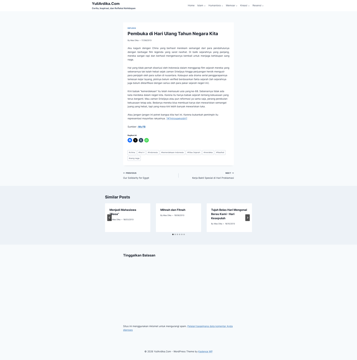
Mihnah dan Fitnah (172, 210)
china (132, 152)
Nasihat (220, 152)
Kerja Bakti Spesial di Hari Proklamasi (213, 175)
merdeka (208, 152)
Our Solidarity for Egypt (136, 175)
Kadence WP (205, 351)
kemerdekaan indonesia (172, 152)
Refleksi (132, 28)
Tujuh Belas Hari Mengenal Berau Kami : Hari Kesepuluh (229, 214)
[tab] (173, 234)
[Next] (247, 217)
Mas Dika (134, 40)
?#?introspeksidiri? (176, 118)
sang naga (134, 158)
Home (191, 5)
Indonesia (153, 152)
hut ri (141, 152)
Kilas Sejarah (193, 152)
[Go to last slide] (109, 217)
